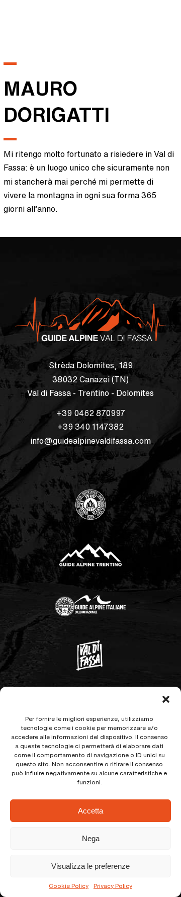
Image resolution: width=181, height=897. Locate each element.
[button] (166, 699)
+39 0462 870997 (90, 413)
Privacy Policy (113, 885)
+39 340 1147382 (90, 427)
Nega (91, 838)
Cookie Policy (68, 885)
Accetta (90, 810)
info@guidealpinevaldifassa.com (90, 441)
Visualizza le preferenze (90, 866)
